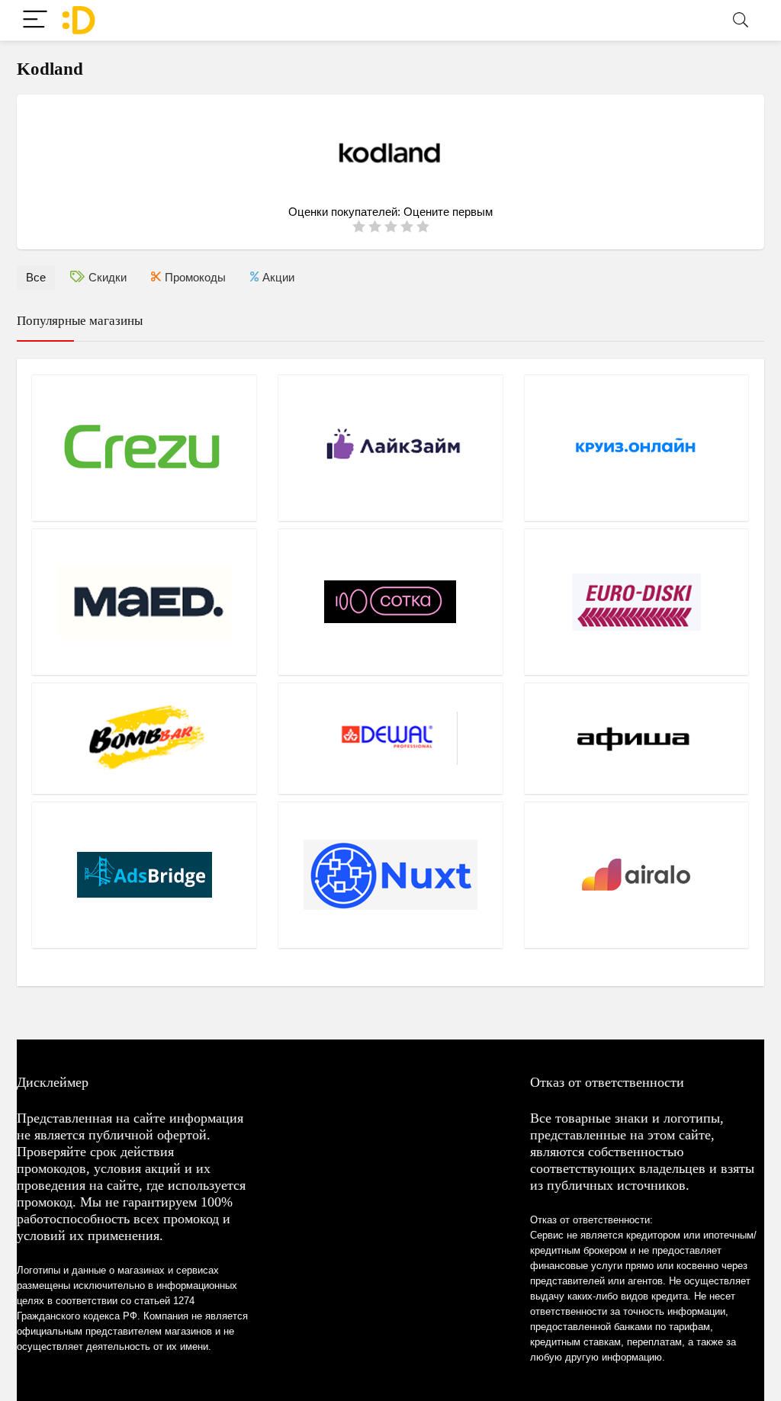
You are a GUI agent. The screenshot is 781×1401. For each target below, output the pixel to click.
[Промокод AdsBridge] (144, 875)
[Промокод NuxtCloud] (390, 875)
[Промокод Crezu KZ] (144, 447)
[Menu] (35, 20)
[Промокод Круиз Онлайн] (637, 447)
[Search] (740, 20)
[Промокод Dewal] (390, 738)
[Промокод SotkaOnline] (390, 602)
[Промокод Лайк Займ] (390, 447)
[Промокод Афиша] (637, 738)
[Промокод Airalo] (637, 875)
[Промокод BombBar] (144, 738)
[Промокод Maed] (144, 602)
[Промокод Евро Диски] (637, 602)
